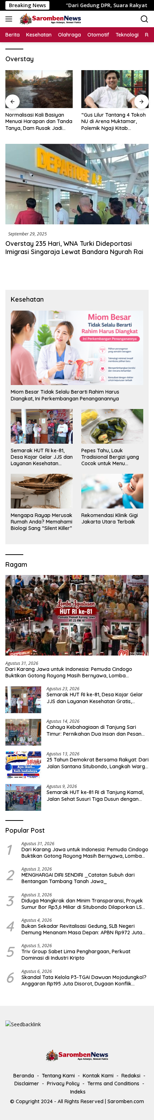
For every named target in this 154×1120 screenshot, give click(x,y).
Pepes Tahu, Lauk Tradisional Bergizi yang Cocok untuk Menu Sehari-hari (110, 457)
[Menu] (10, 19)
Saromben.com (125, 1101)
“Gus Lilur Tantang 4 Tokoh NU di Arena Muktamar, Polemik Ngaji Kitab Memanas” (113, 121)
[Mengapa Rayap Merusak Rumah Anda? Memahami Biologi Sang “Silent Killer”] (42, 491)
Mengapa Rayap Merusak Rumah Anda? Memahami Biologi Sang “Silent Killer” (41, 521)
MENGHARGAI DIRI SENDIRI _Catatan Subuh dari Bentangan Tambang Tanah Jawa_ (78, 878)
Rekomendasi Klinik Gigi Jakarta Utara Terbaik (109, 518)
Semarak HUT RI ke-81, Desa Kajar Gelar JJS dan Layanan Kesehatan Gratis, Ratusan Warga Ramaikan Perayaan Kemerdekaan (42, 457)
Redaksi (130, 1075)
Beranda (23, 1075)
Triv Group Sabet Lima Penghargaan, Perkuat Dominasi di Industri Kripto (75, 954)
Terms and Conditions (113, 1083)
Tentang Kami (58, 1075)
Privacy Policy (63, 1083)
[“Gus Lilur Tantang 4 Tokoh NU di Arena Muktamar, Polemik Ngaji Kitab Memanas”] (115, 89)
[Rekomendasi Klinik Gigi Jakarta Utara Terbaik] (112, 491)
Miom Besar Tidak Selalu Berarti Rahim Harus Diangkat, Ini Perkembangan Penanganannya (65, 395)
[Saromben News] (49, 19)
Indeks (78, 1092)
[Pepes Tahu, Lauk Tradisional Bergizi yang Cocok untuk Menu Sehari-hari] (112, 426)
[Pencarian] (144, 19)
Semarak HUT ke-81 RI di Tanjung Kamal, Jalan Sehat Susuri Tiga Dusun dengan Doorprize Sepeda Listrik (95, 795)
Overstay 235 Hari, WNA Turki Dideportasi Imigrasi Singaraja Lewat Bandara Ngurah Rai (74, 247)
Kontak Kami (98, 1075)
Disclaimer (26, 1083)
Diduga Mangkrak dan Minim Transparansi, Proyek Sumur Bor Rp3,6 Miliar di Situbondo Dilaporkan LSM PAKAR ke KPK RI (83, 903)
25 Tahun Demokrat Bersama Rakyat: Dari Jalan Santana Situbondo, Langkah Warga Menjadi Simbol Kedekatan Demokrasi (98, 762)
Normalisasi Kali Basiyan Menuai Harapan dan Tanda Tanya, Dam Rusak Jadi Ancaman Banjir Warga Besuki (38, 121)
